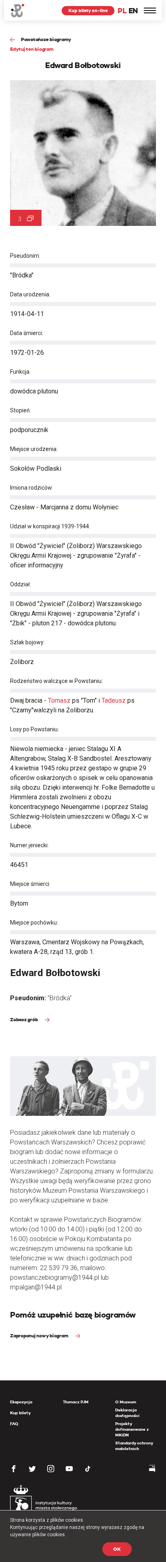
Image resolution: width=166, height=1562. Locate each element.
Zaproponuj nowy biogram (39, 1335)
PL (122, 10)
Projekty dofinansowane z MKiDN (132, 1429)
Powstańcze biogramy (46, 39)
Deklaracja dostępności (127, 1412)
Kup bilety (20, 1412)
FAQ (14, 1423)
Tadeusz (114, 700)
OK (117, 1549)
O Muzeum (125, 1402)
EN (133, 10)
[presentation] (5, 708)
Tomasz (59, 700)
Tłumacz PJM (76, 1402)
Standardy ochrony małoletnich (134, 1445)
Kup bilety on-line (88, 10)
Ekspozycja (21, 1402)
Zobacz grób (24, 1019)
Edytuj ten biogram (32, 49)
